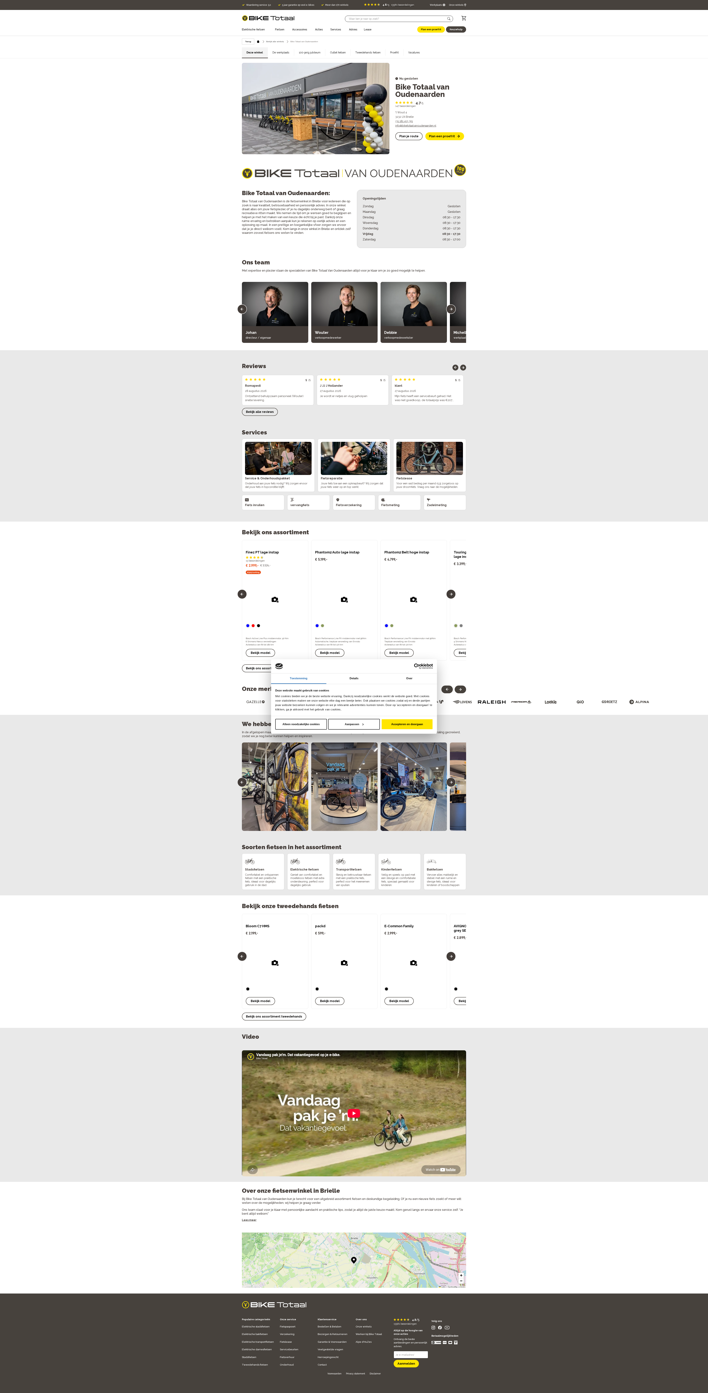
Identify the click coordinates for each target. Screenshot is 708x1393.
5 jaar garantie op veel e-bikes (298, 5)
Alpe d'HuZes (364, 1341)
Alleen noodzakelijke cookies (301, 724)
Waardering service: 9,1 (258, 5)
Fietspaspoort (287, 1326)
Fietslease (286, 1341)
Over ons (361, 1319)
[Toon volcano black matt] (258, 626)
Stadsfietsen (249, 1357)
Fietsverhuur (287, 1357)
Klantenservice (327, 1319)
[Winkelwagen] (463, 18)
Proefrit (394, 52)
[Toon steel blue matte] (248, 626)
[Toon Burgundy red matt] (253, 626)
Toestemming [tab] (298, 678)
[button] (449, 18)
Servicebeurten (289, 1349)
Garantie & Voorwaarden (332, 1341)
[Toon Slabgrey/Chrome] (461, 626)
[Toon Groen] (386, 989)
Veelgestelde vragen (330, 1349)
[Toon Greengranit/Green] (456, 626)
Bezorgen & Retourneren (332, 1334)
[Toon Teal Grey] (456, 989)
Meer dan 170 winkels (336, 5)
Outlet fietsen (338, 52)
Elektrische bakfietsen (255, 1334)
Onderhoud (287, 1364)
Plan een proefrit (442, 136)
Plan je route (409, 136)
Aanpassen (352, 724)
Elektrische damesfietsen (257, 1349)
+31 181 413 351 (404, 121)
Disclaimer (375, 1373)
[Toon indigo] (317, 626)
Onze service (288, 1319)
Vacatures (414, 52)
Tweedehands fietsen (368, 52)
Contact (322, 1364)
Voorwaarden (334, 1373)
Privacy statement (355, 1373)
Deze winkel (255, 52)
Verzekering (287, 1334)
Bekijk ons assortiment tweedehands (274, 1016)
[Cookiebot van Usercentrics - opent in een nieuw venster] (417, 666)
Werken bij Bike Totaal (369, 1334)
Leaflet (443, 1287)
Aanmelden (406, 1363)
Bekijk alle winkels (275, 42)
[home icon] (258, 41)
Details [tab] (354, 678)
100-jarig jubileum (309, 52)
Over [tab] (409, 678)
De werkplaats (281, 52)
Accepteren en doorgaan (407, 724)
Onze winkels (364, 1326)
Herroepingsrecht (328, 1357)
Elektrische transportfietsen (258, 1341)
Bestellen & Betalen (329, 1326)
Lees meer (249, 1220)
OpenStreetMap (452, 1287)
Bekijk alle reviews (260, 412)
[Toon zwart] (317, 989)
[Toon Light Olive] (248, 989)
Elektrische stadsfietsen (256, 1326)
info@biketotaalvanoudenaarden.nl (415, 125)
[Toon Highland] (322, 626)
